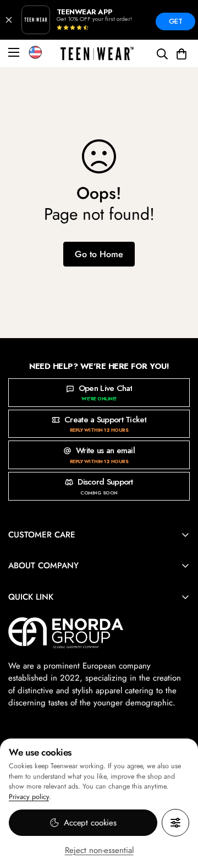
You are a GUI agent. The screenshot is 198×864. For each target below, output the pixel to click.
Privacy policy (29, 797)
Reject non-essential (99, 850)
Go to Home (99, 254)
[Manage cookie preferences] (175, 822)
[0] (181, 54)
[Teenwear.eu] (97, 53)
